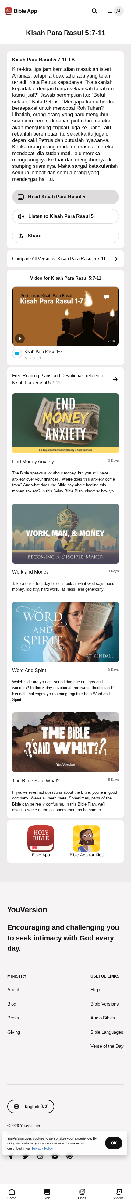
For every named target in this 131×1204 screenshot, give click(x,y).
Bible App (41, 854)
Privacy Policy (42, 1148)
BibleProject (34, 358)
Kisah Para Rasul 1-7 (48, 351)
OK (114, 1142)
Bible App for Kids (87, 854)
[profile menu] (114, 11)
